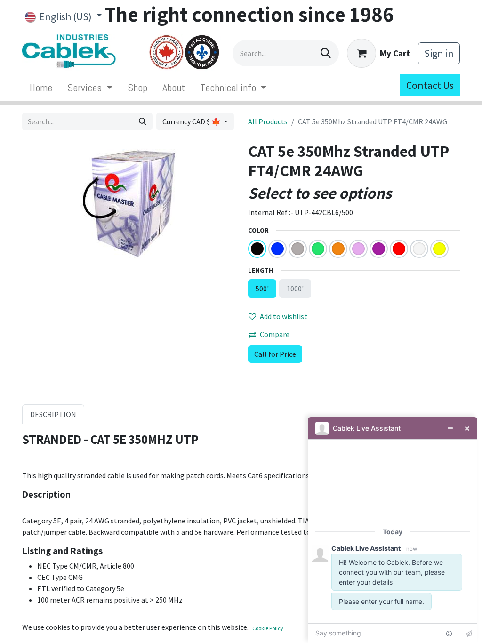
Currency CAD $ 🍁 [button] (192, 121)
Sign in (439, 53)
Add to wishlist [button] (283, 316)
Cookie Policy (267, 628)
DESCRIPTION (53, 414)
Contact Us (430, 85)
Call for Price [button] (275, 354)
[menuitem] (41, 87)
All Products (268, 121)
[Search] (326, 53)
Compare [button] (274, 334)
